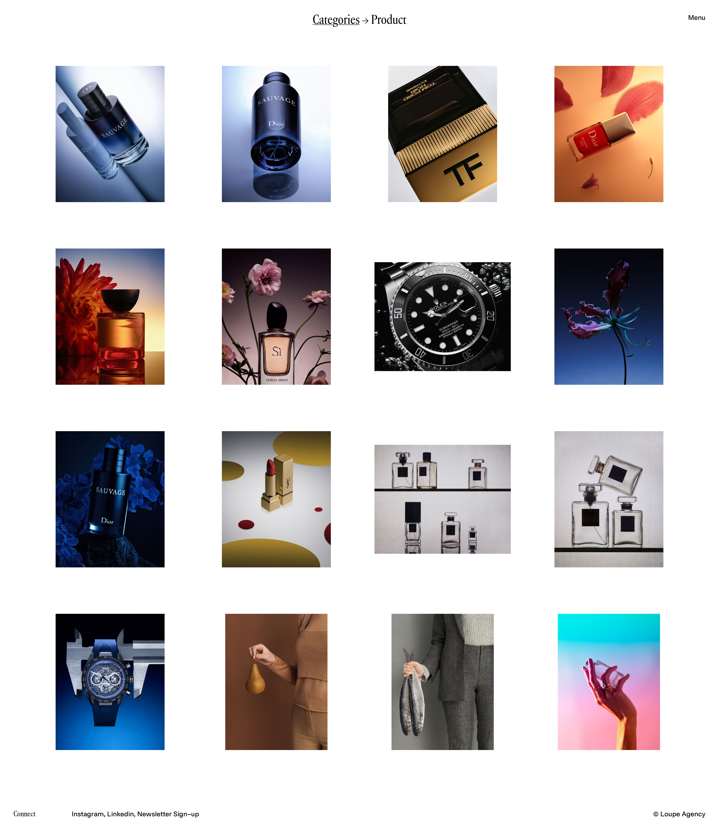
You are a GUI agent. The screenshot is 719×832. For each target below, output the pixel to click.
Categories (336, 20)
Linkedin (120, 814)
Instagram (88, 814)
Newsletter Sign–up (168, 814)
